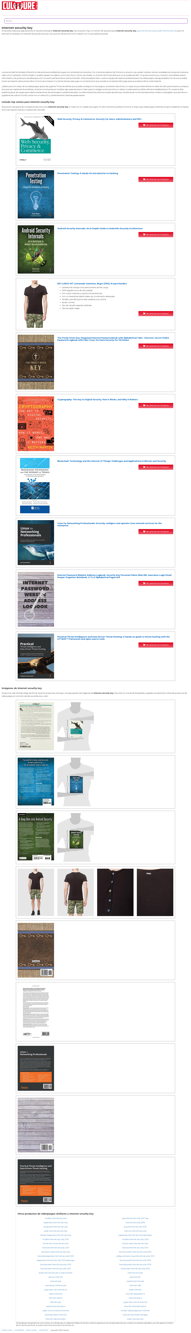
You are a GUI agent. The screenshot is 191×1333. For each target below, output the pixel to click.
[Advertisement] (95, 53)
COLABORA (19, 1330)
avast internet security (167, 31)
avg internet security (146, 31)
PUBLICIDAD (7, 1330)
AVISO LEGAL (31, 1330)
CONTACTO (43, 1330)
